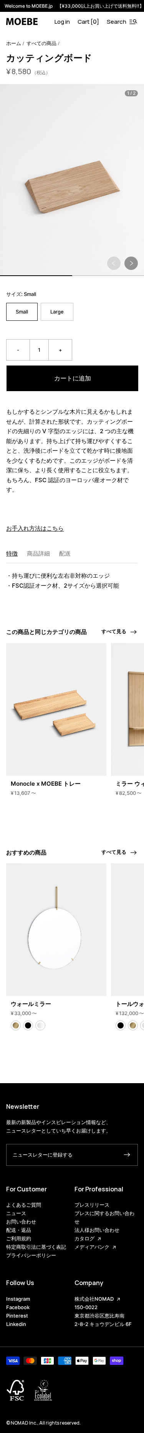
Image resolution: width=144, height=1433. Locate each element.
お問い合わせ (21, 1222)
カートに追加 (72, 378)
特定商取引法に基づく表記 (36, 1247)
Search (116, 22)
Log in (62, 22)
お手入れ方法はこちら (35, 528)
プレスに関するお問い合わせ (104, 1217)
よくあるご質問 (23, 1205)
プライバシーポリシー (31, 1255)
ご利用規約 (18, 1238)
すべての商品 (41, 43)
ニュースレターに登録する (43, 1155)
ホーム (13, 43)
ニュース (16, 1213)
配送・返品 (18, 1230)
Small (22, 312)
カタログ (84, 1238)
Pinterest (17, 1316)
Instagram (18, 1299)
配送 (65, 553)
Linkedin (16, 1324)
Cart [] (88, 22)
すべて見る (113, 631)
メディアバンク (91, 1247)
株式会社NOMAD (94, 1299)
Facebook (18, 1307)
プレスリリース (91, 1205)
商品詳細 (38, 553)
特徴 (12, 553)
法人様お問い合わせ (96, 1230)
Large (57, 312)
